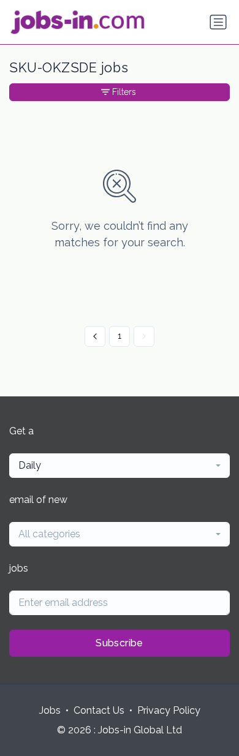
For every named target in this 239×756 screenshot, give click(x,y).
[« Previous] (95, 336)
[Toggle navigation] (218, 22)
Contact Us (99, 710)
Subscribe (119, 643)
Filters (124, 92)
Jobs (50, 710)
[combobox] (119, 465)
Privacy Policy (168, 710)
